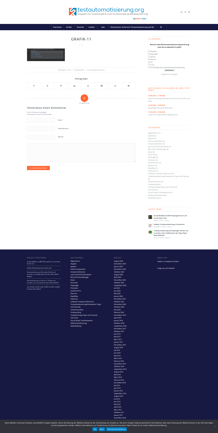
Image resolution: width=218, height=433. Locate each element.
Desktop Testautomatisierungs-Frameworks (169, 224)
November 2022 (120, 280)
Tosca (152, 65)
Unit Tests (152, 190)
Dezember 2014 (120, 364)
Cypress (153, 57)
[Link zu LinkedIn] (181, 12)
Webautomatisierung (156, 195)
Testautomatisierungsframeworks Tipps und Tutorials (168, 176)
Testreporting (153, 184)
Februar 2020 (119, 312)
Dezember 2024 (120, 264)
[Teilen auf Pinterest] (61, 86)
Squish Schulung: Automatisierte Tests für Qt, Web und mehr (169, 98)
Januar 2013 (118, 391)
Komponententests (155, 144)
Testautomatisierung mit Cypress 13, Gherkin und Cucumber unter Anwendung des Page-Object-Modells (43, 282)
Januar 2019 (118, 320)
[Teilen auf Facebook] (34, 86)
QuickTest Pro (153, 163)
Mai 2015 (117, 356)
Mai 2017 (117, 336)
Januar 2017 (118, 342)
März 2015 (118, 358)
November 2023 (120, 269)
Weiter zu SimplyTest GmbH (168, 261)
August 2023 (118, 274)
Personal (151, 154)
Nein (102, 429)
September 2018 (120, 326)
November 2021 (120, 299)
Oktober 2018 (119, 323)
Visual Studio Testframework (159, 192)
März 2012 (118, 410)
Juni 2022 (117, 291)
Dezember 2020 (120, 304)
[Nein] (215, 426)
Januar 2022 (118, 296)
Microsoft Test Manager (157, 149)
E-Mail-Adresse (64, 128)
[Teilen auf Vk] (101, 86)
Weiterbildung (153, 198)
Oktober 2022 (119, 282)
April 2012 (117, 407)
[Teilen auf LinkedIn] (74, 86)
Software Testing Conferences (159, 173)
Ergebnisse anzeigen (169, 74)
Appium (151, 138)
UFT (151, 62)
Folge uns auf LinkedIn (166, 268)
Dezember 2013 (120, 382)
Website (60, 137)
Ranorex (153, 59)
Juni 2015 (117, 353)
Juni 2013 (117, 388)
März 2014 (118, 377)
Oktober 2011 (119, 412)
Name (60, 120)
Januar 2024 (118, 266)
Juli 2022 (117, 288)
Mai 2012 (117, 404)
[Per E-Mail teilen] (128, 86)
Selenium (153, 51)
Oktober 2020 (119, 307)
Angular (151, 136)
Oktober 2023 (119, 272)
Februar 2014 (119, 380)
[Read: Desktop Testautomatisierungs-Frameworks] (150, 225)
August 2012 (118, 396)
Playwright (154, 54)
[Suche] (161, 27)
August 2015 (118, 347)
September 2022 (120, 285)
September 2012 (120, 393)
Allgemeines (152, 133)
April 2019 (117, 318)
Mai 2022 (117, 293)
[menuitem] (57, 27)
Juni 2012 (117, 401)
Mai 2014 (117, 374)
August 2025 (118, 261)
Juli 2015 (117, 350)
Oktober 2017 (119, 331)
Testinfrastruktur (154, 181)
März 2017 (118, 339)
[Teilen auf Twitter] (47, 86)
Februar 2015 (119, 361)
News (150, 152)
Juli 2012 (117, 399)
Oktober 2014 (119, 366)
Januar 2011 (118, 415)
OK (95, 429)
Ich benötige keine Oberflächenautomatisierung (167, 67)
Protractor (152, 160)
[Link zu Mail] (189, 12)
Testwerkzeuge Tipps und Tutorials (161, 187)
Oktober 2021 (119, 301)
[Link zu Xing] (185, 12)
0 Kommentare (79, 70)
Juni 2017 (117, 334)
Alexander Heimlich (97, 70)
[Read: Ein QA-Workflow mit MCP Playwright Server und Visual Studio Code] (150, 217)
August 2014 (118, 372)
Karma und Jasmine (155, 141)
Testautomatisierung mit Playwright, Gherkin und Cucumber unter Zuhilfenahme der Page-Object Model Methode (171, 233)
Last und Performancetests (158, 146)
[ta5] (109, 12)
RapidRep (151, 168)
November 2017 (120, 328)
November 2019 (120, 315)
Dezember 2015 (120, 345)
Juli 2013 (117, 385)
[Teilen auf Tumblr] (88, 86)
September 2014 (120, 369)
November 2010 (120, 418)
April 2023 (117, 277)
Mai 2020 (117, 310)
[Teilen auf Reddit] (115, 86)
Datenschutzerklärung (116, 429)
